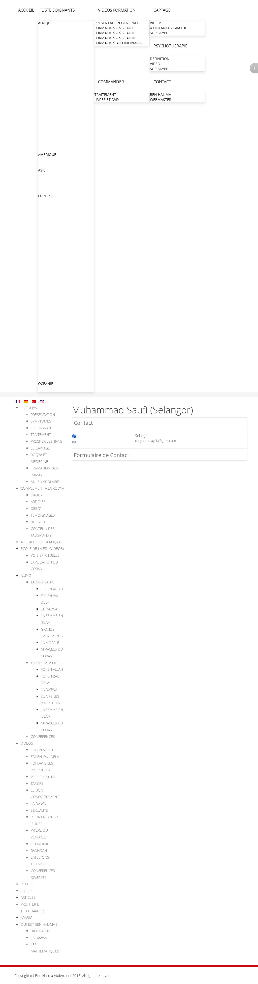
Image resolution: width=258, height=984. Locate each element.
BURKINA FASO (50, 48)
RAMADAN (39, 850)
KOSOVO (45, 353)
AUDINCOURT (50, 337)
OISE (42, 236)
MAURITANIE (49, 113)
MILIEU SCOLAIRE (45, 481)
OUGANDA (47, 129)
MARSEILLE (48, 272)
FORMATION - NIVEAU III (114, 38)
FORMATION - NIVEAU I (113, 27)
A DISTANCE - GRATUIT (169, 27)
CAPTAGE (162, 10)
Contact (83, 422)
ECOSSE (44, 216)
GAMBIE (45, 78)
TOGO (43, 144)
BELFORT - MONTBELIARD (60, 332)
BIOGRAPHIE (41, 931)
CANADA (45, 159)
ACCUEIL (26, 10)
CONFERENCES (43, 736)
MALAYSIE (46, 190)
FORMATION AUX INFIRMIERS (119, 43)
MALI (42, 98)
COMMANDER (111, 82)
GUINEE (44, 88)
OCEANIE (45, 383)
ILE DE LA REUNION (55, 312)
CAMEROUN (48, 53)
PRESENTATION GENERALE (116, 22)
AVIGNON (47, 342)
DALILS (36, 495)
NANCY (45, 277)
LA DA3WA (49, 609)
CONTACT (162, 82)
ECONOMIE (40, 843)
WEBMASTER (160, 99)
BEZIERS (45, 287)
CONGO (44, 58)
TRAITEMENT (105, 94)
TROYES (45, 327)
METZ (43, 241)
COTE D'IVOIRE (50, 63)
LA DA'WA (38, 803)
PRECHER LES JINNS (46, 441)
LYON (43, 257)
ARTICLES (38, 501)
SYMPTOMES (41, 421)
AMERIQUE (47, 154)
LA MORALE (50, 642)
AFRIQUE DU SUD (52, 28)
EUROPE (45, 195)
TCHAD (44, 139)
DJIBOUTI (45, 68)
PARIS (43, 226)
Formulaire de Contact (101, 455)
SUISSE (44, 363)
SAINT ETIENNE (51, 297)
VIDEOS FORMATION (117, 10)
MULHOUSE (48, 251)
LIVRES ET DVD (106, 99)
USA (41, 164)
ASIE (41, 170)
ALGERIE (45, 33)
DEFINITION (160, 58)
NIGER (43, 119)
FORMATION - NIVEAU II (114, 33)
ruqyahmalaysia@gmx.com (155, 440)
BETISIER (38, 521)
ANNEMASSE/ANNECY (57, 292)
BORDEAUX (48, 307)
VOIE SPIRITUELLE (45, 555)
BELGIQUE (46, 211)
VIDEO (155, 63)
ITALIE (43, 348)
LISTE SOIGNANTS (58, 10)
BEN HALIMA (160, 94)
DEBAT (36, 508)
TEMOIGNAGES (43, 515)
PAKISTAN (46, 185)
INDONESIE (47, 180)
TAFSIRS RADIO (43, 582)
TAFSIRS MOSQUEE (46, 662)
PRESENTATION (43, 414)
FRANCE (45, 221)
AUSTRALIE (47, 388)
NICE (43, 282)
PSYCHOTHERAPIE (170, 46)
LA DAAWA (39, 937)
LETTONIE (46, 378)
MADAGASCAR (50, 93)
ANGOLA (45, 38)
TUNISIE (45, 149)
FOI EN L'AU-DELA (45, 756)
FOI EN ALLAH (52, 588)
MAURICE (46, 108)
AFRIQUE (45, 22)
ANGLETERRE (49, 206)
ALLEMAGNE (48, 201)
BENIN (43, 43)
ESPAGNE (46, 368)
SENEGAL (46, 134)
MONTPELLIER (50, 267)
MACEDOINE (48, 358)
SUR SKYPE (159, 33)
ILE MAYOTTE (49, 317)
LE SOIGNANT (42, 428)
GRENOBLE (48, 262)
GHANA (44, 83)
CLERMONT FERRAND (57, 302)
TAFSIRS (37, 783)
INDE (42, 175)
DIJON (44, 322)
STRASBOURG (50, 246)
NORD (44, 231)
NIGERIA (45, 124)
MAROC (44, 103)
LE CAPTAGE (40, 448)
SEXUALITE (39, 810)
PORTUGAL (47, 373)
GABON (44, 73)
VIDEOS (156, 22)
